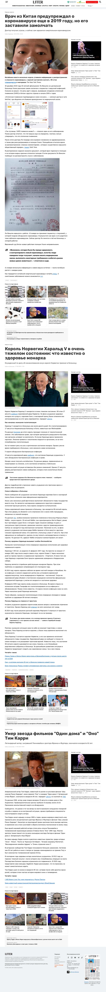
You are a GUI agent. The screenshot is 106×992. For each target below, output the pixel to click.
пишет (26, 147)
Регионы (61, 5)
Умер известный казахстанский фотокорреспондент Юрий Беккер (30, 883)
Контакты (57, 963)
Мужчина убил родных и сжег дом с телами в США (22, 944)
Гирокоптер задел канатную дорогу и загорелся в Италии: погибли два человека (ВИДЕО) (34, 723)
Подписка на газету (92, 2)
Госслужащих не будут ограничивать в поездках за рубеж (24, 338)
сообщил (14, 414)
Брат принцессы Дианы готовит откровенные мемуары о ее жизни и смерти (33, 666)
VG (15, 518)
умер (11, 887)
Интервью (38, 5)
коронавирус (14, 280)
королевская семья (23, 669)
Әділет (67, 5)
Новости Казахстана (18, 5)
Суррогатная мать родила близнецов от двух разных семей (25, 719)
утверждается (10, 82)
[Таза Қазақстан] (81, 2)
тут (41, 276)
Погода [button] (90, 5)
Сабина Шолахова (10, 366)
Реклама (57, 958)
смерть (20, 887)
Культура (56, 5)
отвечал (34, 607)
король (31, 669)
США (7, 887)
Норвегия (14, 669)
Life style (45, 5)
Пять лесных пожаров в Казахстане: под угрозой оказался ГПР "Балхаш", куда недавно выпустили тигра (85, 78)
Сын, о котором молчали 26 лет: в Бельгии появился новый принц (30, 662)
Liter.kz (49, 419)
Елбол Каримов (9, 34)
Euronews (17, 432)
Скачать (86, 982)
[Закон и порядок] (72, 2)
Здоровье (8, 669)
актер (15, 887)
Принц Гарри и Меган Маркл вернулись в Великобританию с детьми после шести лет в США (34, 939)
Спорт (50, 5)
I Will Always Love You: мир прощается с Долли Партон (83, 56)
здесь (54, 274)
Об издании (57, 957)
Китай (7, 280)
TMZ (64, 796)
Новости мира (30, 5)
